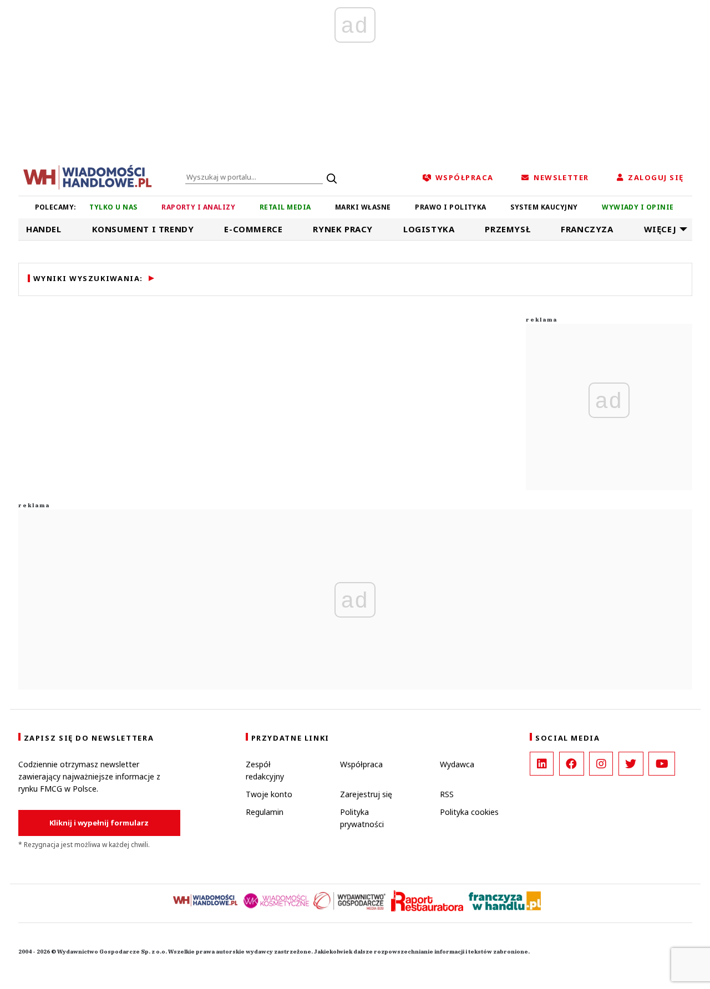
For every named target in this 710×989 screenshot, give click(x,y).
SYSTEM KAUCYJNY (543, 207)
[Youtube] (661, 764)
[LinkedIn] (542, 764)
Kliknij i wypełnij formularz (99, 823)
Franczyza (587, 228)
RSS (447, 794)
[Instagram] (601, 764)
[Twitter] (630, 764)
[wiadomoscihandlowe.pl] (87, 176)
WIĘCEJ (660, 228)
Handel (44, 228)
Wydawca (457, 764)
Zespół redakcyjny (265, 770)
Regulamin (264, 812)
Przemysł (507, 228)
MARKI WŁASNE (363, 207)
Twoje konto (269, 794)
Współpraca (361, 764)
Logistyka (428, 228)
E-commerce (253, 228)
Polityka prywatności (362, 818)
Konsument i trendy (143, 228)
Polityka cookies (469, 812)
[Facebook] (571, 764)
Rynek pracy (343, 228)
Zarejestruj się (366, 794)
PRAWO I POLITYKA (450, 207)
